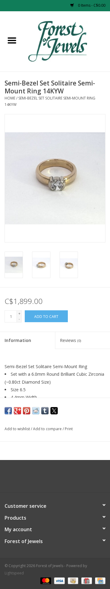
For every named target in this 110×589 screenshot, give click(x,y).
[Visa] (59, 580)
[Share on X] (54, 410)
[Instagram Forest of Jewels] (60, 478)
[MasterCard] (45, 580)
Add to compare (48, 428)
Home (10, 98)
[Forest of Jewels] (67, 41)
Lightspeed (14, 573)
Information (18, 340)
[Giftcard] (86, 580)
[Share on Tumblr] (45, 410)
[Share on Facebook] (8, 410)
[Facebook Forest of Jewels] (49, 478)
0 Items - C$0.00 (91, 5)
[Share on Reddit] (35, 410)
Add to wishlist (18, 428)
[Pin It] (26, 410)
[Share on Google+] (17, 410)
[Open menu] (12, 40)
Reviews (70, 340)
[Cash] (72, 580)
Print (69, 428)
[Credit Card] (99, 580)
